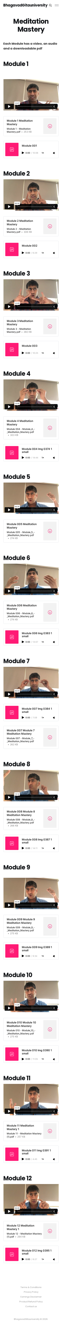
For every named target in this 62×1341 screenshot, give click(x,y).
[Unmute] (54, 153)
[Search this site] (50, 5)
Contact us (31, 1306)
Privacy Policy (31, 1292)
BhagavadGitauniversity (25, 5)
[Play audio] (23, 153)
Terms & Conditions (31, 1287)
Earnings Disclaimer (31, 1296)
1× (43, 153)
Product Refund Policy (31, 1301)
